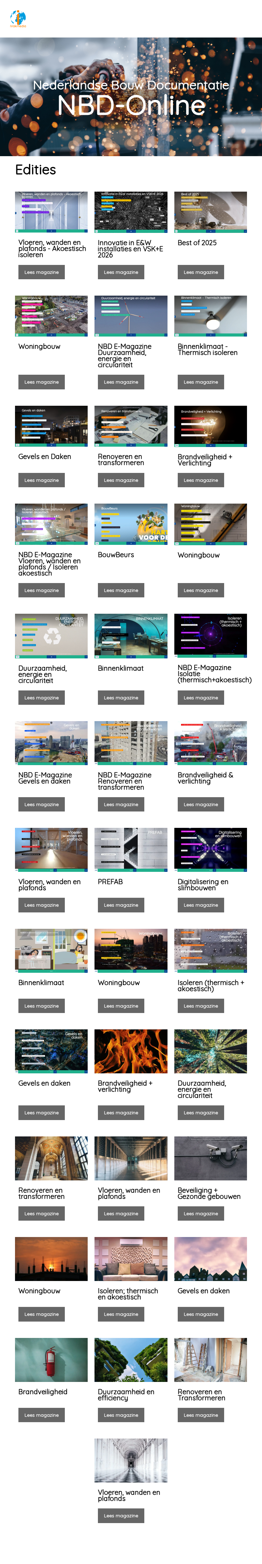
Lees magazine (42, 272)
